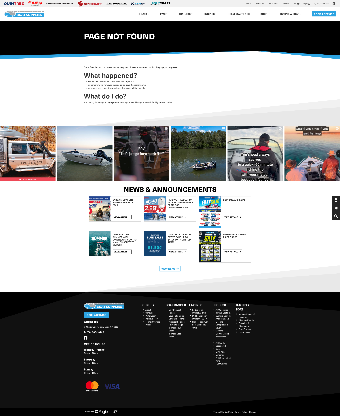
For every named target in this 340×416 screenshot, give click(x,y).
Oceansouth (221, 345)
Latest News (273, 3)
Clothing (219, 330)
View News (168, 268)
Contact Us (259, 3)
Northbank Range (177, 321)
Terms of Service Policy (223, 412)
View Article (121, 217)
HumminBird (221, 363)
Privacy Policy (151, 318)
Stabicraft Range (176, 315)
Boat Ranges (176, 305)
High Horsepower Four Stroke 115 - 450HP (200, 324)
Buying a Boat (242, 307)
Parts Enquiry (245, 329)
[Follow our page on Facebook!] (334, 3)
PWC (163, 14)
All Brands (220, 343)
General (149, 305)
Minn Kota (220, 351)
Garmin (219, 349)
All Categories (222, 309)
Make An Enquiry (246, 320)
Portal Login (150, 315)
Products (220, 305)
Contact (148, 312)
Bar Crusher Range (177, 318)
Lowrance (220, 354)
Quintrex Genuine (223, 315)
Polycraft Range (176, 324)
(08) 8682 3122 (95, 332)
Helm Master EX (239, 14)
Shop (263, 14)
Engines (195, 305)
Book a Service (324, 14)
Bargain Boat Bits (223, 312)
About (248, 3)
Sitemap (252, 412)
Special (286, 3)
